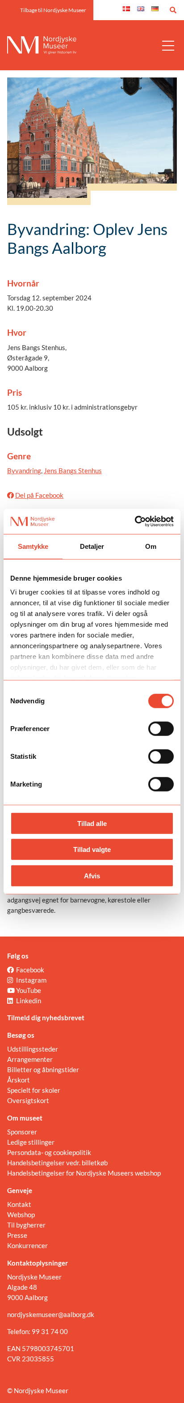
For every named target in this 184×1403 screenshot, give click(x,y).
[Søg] (173, 10)
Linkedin (28, 1001)
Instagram (31, 980)
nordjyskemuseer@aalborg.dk (50, 1314)
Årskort (18, 1080)
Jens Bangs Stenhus (73, 470)
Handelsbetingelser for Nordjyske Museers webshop (84, 1173)
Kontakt (19, 1204)
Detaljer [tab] (92, 546)
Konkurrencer (27, 1245)
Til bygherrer (26, 1225)
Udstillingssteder (32, 1049)
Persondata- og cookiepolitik (49, 1152)
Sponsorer (22, 1132)
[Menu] (168, 45)
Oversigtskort (28, 1100)
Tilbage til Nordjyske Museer (53, 10)
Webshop (21, 1215)
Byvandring (24, 470)
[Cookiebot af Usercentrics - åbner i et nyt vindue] (135, 521)
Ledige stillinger (30, 1142)
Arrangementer (30, 1059)
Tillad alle (92, 823)
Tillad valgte (92, 849)
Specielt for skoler (33, 1090)
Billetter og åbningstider (43, 1069)
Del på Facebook (39, 495)
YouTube (28, 990)
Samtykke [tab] (33, 546)
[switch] (161, 728)
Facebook (30, 970)
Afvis (92, 875)
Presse (17, 1235)
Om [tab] (150, 546)
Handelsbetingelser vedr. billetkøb (57, 1163)
